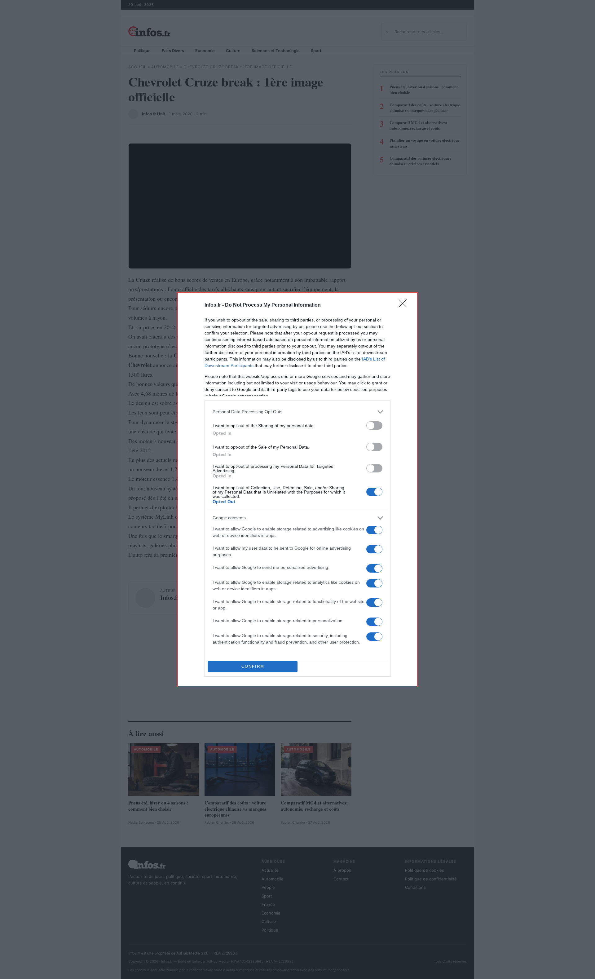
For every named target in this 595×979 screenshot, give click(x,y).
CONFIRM (252, 666)
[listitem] (297, 412)
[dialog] (297, 489)
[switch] (374, 425)
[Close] (405, 305)
